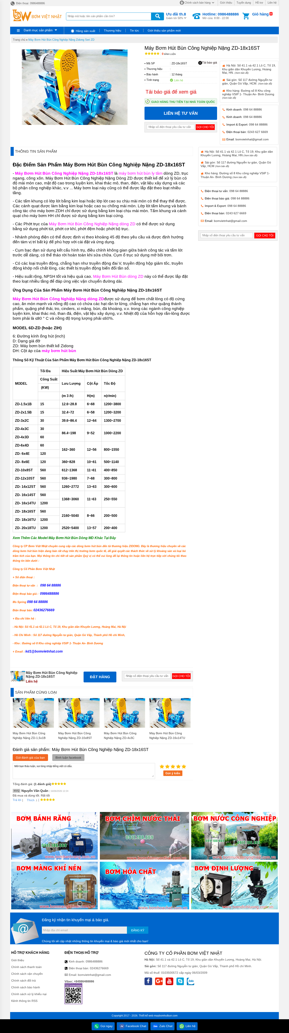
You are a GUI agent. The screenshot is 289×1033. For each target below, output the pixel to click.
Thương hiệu (112, 30)
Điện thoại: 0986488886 (30, 3)
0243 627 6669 (258, 132)
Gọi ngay (106, 1026)
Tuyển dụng (244, 2)
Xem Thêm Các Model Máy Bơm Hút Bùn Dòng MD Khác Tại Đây (64, 538)
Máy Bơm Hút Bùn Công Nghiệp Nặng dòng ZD (92, 224)
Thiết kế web (146, 1015)
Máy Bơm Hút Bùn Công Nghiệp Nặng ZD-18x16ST (64, 173)
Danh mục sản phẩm (38, 30)
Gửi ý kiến (172, 773)
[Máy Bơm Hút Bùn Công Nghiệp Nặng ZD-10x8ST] (79, 726)
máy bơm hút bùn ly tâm (140, 173)
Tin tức (134, 30)
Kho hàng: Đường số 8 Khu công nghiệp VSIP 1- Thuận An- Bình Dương (248, 94)
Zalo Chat (165, 1026)
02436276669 (99, 968)
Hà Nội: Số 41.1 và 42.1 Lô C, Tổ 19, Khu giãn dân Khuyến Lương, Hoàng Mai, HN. (249, 69)
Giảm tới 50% (176, 16)
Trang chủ (19, 39)
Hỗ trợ (259, 2)
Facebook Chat (135, 1026)
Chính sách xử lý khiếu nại (29, 994)
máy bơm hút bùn (59, 350)
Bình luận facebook (68, 757)
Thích (30, 800)
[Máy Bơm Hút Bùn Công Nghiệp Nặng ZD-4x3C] (124, 726)
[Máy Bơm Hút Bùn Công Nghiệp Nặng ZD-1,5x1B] (33, 726)
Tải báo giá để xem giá (171, 92)
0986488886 (94, 961)
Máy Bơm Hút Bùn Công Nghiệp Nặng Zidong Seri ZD (61, 39)
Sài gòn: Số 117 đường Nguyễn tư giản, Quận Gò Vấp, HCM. (247, 81)
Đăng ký (137, 930)
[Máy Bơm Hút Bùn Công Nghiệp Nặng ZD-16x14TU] (170, 726)
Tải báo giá (209, 62)
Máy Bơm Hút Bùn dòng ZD (118, 276)
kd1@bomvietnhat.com (44, 651)
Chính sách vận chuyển (27, 973)
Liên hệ (272, 2)
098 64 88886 (252, 109)
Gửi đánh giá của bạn (30, 757)
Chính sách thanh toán (26, 967)
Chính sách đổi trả (23, 980)
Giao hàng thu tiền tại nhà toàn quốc (183, 102)
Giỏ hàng (260, 14)
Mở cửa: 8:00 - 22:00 (220, 16)
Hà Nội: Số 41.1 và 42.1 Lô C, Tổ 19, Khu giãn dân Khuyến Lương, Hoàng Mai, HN (237, 153)
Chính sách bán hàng (197, 2)
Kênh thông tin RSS (24, 1001)
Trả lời (17, 800)
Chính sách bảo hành (25, 987)
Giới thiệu (226, 2)
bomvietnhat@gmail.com (252, 139)
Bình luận (169, 54)
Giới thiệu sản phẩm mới (164, 30)
